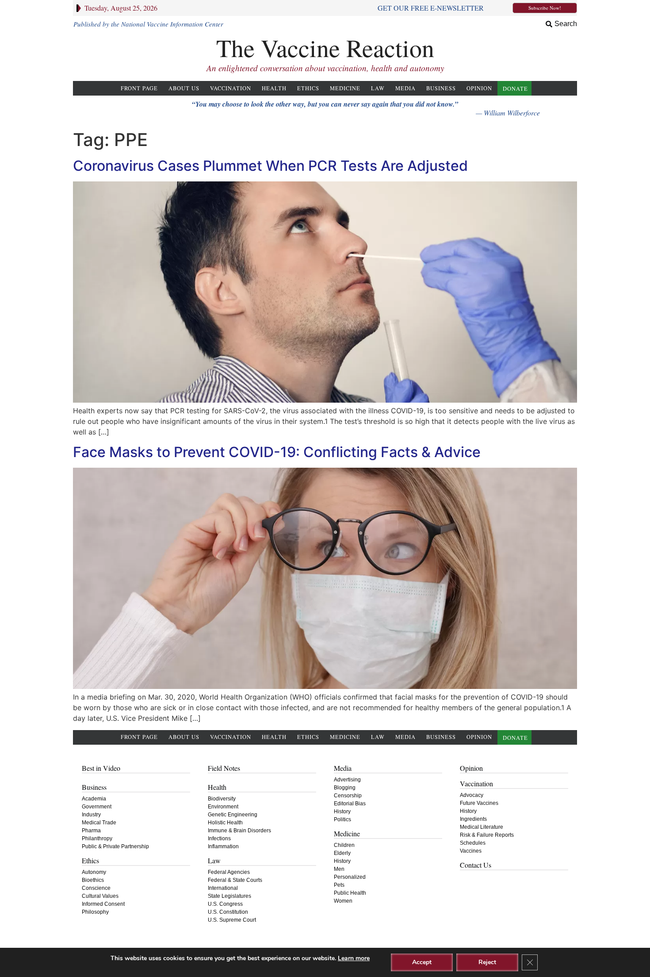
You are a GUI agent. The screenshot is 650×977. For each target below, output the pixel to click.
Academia (94, 799)
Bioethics (93, 880)
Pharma (91, 830)
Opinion (479, 88)
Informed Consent (103, 904)
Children (344, 845)
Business (441, 88)
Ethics (308, 88)
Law (378, 88)
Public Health (350, 893)
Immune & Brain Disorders (239, 830)
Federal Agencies (229, 872)
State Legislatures (229, 896)
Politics (342, 819)
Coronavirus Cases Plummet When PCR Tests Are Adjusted (270, 165)
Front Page (139, 88)
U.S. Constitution (228, 912)
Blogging (345, 788)
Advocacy (471, 795)
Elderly (342, 853)
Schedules (473, 843)
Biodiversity (222, 799)
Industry (91, 815)
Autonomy (94, 872)
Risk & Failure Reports (487, 835)
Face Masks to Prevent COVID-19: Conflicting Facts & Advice (277, 452)
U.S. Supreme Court (232, 920)
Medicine (345, 88)
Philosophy (95, 912)
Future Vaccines (479, 803)
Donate (515, 88)
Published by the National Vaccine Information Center (148, 23)
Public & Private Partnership (115, 846)
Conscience (96, 888)
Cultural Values (100, 896)
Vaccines (471, 851)
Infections (219, 838)
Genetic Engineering (232, 815)
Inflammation (223, 846)
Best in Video (101, 768)
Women (343, 901)
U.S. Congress (225, 904)
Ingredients (473, 819)
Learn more (354, 958)
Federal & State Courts (235, 880)
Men (339, 869)
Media (405, 88)
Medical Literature (481, 827)
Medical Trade (99, 822)
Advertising (347, 780)
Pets (339, 885)
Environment (223, 807)
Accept (422, 962)
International (223, 888)
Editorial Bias (350, 803)
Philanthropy (97, 838)
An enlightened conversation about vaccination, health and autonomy (325, 67)
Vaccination (230, 88)
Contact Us (475, 864)
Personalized (350, 877)
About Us (183, 88)
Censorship (348, 795)
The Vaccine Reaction (325, 47)
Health (274, 88)
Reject (487, 962)
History (342, 811)
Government (96, 807)
